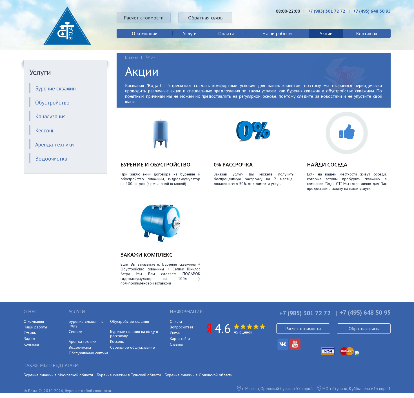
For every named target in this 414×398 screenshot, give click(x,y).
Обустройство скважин (129, 321)
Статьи (175, 332)
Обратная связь (205, 17)
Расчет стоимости (144, 17)
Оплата (226, 33)
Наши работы (277, 33)
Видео (29, 338)
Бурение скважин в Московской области (58, 374)
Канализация (50, 116)
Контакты (366, 33)
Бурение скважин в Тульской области (129, 374)
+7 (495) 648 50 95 (372, 11)
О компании (144, 33)
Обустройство (52, 102)
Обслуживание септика (88, 352)
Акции (326, 33)
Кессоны (45, 130)
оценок (243, 332)
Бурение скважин (55, 88)
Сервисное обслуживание (132, 347)
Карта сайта (180, 338)
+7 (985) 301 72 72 (326, 11)
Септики (75, 331)
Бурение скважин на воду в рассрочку (134, 333)
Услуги (190, 33)
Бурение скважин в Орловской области (198, 374)
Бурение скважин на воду (86, 323)
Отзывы (30, 332)
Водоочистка (51, 158)
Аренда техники (54, 144)
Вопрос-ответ (181, 327)
